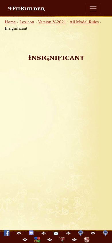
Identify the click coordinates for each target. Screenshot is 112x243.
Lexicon (27, 22)
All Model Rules (84, 22)
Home (10, 22)
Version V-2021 (52, 22)
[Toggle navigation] (93, 8)
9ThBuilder (26, 9)
